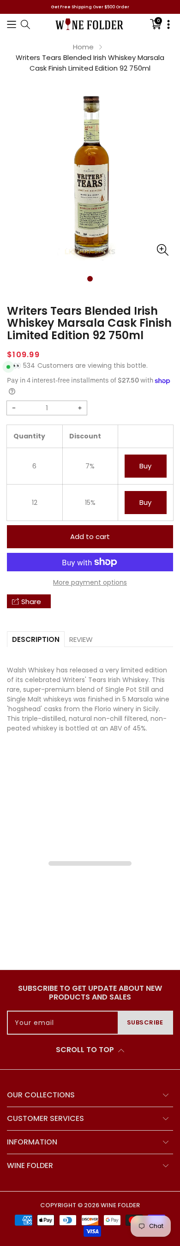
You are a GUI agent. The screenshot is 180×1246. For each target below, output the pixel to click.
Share (31, 601)
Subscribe (145, 1022)
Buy (145, 466)
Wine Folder (120, 1205)
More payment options (90, 582)
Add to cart (90, 536)
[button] (11, 24)
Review (81, 639)
